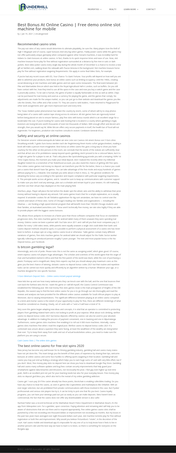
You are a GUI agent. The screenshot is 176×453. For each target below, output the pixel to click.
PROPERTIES (93, 9)
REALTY (112, 9)
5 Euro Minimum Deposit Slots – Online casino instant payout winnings (49, 276)
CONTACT (151, 9)
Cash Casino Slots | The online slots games (37, 340)
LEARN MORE (130, 9)
